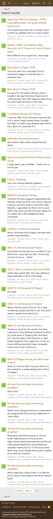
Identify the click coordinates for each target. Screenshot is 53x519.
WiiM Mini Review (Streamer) (23, 138)
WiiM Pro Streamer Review (22, 195)
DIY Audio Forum (14, 38)
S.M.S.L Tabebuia (16, 179)
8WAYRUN (32, 516)
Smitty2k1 (11, 36)
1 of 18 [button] (18, 490)
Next (27, 490)
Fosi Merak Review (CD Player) (24, 113)
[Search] (49, 3)
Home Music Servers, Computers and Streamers (29, 149)
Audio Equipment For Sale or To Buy (27, 280)
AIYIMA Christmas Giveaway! (23, 228)
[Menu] (4, 3)
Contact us (6, 507)
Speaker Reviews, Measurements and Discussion (28, 172)
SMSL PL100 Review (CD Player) (24, 247)
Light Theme (9, 503)
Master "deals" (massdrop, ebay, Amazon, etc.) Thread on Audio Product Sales (29, 48)
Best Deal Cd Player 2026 (21, 67)
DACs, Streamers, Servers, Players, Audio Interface (27, 81)
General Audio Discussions (18, 61)
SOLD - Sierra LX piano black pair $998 (28, 269)
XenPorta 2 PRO (8, 516)
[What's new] (44, 3)
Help (44, 507)
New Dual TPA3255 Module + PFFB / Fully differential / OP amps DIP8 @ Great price (27, 23)
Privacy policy (34, 507)
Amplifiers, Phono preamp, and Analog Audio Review (29, 397)
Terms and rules (19, 507)
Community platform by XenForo (24, 512)
